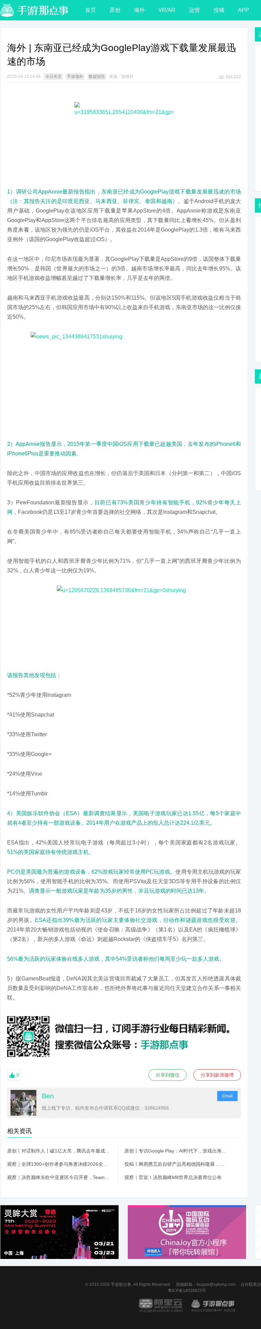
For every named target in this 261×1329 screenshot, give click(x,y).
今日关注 (53, 76)
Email (227, 1096)
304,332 (233, 76)
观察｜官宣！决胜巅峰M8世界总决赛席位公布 (173, 1177)
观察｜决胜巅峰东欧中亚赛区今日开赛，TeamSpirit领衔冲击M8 (58, 1177)
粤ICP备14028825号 (187, 1290)
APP (243, 10)
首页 (90, 10)
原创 (114, 10)
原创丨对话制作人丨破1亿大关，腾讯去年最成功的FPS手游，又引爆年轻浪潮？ (58, 1151)
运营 (194, 10)
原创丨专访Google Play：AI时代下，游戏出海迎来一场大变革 (176, 1151)
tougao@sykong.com (216, 1284)
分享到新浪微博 (217, 1075)
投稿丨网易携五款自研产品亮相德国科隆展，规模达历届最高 (176, 1164)
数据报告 (97, 76)
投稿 (218, 10)
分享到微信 (167, 1075)
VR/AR (166, 10)
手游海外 (75, 76)
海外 (139, 10)
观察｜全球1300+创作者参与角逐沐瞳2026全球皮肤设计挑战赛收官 (58, 1164)
